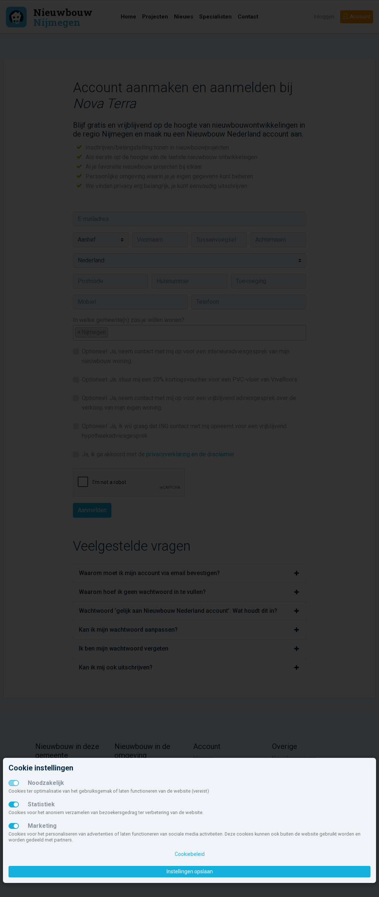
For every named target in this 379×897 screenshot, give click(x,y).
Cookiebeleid (190, 854)
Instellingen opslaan (190, 871)
